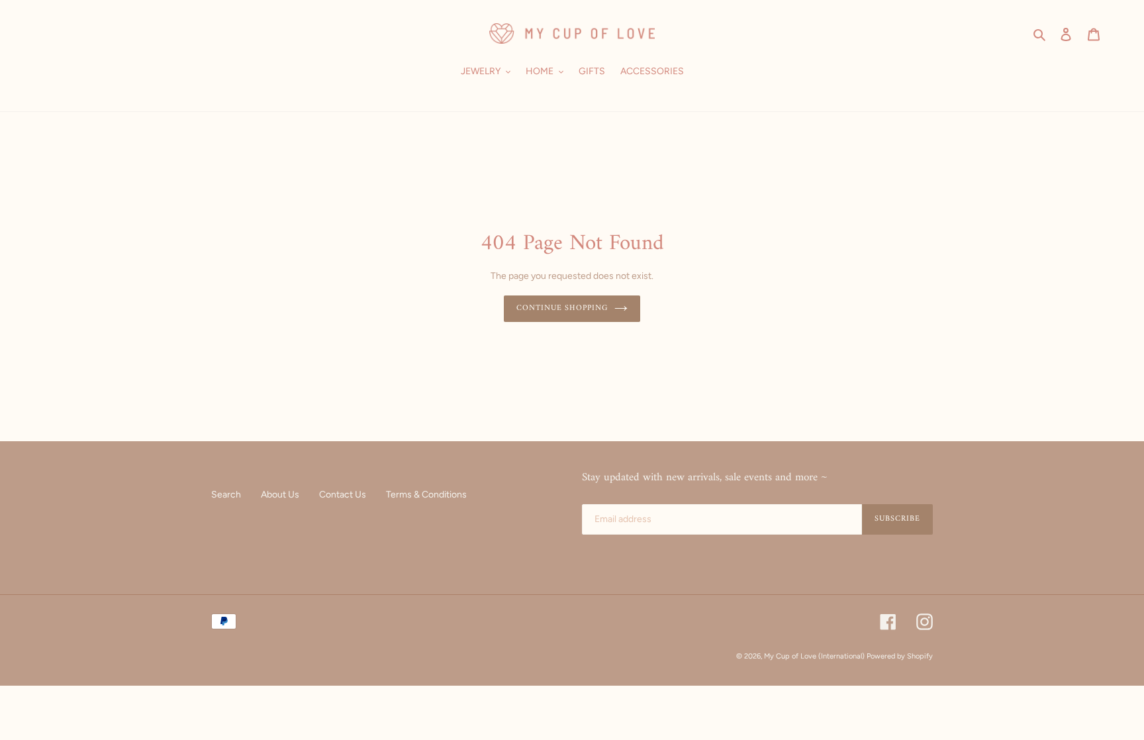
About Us (280, 494)
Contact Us (342, 494)
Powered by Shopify (900, 656)
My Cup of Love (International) (814, 656)
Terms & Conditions (426, 494)
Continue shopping (562, 308)
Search (226, 494)
